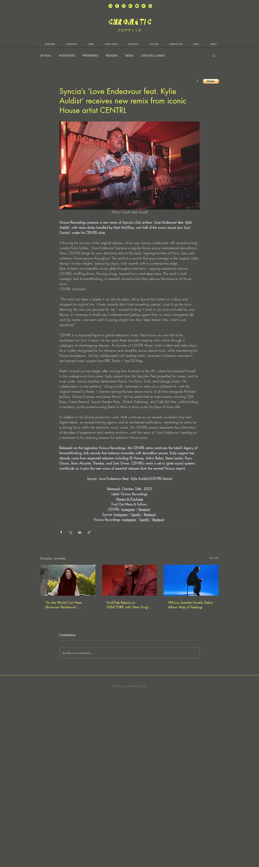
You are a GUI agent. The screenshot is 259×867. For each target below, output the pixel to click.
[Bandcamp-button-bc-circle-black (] (130, 6)
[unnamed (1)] (137, 6)
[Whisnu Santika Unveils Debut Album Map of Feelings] (191, 580)
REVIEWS (112, 55)
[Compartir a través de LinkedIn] (80, 532)
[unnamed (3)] (124, 6)
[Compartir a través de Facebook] (61, 532)
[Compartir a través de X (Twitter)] (70, 532)
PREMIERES (90, 55)
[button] (214, 55)
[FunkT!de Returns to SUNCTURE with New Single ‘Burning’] (129, 580)
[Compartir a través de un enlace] (89, 532)
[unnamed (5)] (144, 6)
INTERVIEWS (67, 55)
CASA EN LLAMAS (153, 55)
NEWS (129, 55)
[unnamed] (150, 6)
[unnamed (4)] (117, 6)
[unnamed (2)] (110, 6)
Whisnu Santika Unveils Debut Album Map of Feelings (190, 604)
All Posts (45, 55)
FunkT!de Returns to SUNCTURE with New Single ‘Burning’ (128, 604)
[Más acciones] (197, 81)
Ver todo (214, 558)
